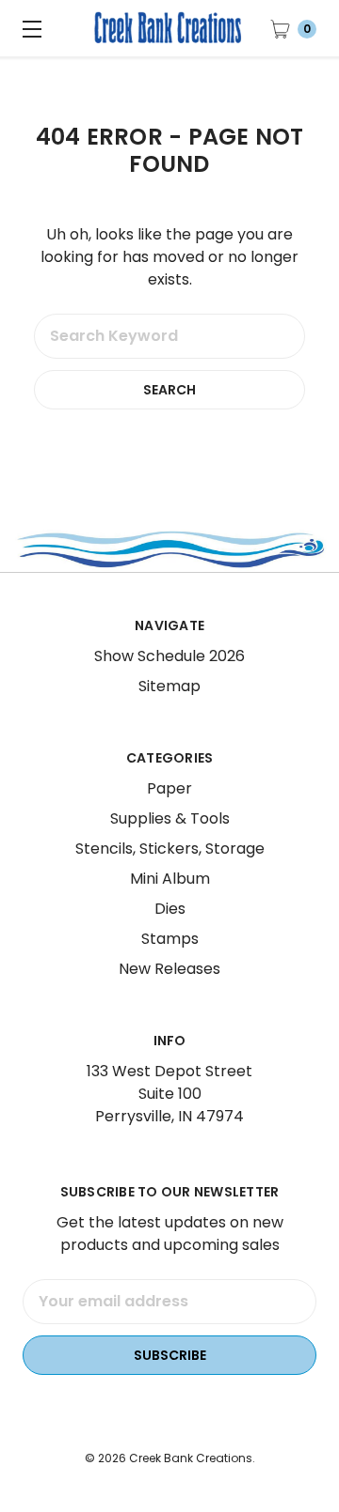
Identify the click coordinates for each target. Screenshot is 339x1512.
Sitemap (169, 686)
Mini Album (170, 878)
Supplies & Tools (170, 818)
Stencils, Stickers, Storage (170, 848)
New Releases (169, 969)
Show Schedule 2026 (169, 656)
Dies (170, 908)
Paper (169, 788)
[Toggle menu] (28, 28)
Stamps (170, 938)
